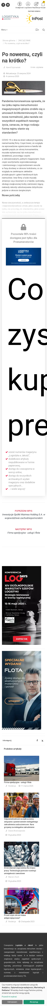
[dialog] (23, 994)
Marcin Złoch (13, 877)
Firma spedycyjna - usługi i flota (17, 782)
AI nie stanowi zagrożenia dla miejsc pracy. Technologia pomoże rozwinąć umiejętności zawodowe (20, 870)
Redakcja (12, 786)
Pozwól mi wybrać (9, 997)
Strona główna (9, 40)
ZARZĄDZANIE (24, 40)
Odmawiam (12, 1002)
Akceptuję (34, 1002)
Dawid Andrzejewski (16, 831)
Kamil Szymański (13, 67)
